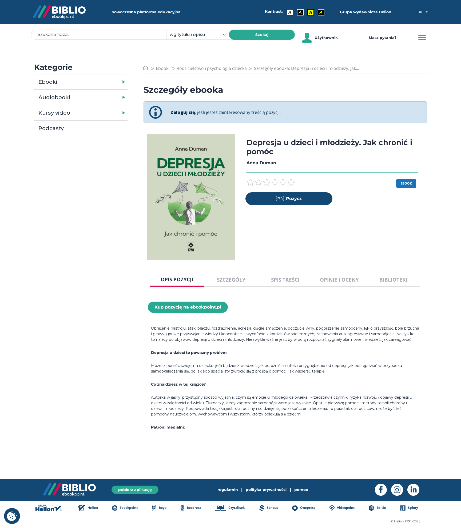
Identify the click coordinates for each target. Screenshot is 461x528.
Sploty (412, 507)
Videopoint (345, 507)
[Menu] (422, 37)
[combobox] (200, 34)
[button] (95, 81)
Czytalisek (236, 507)
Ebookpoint (128, 507)
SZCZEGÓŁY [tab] (231, 279)
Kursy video (54, 113)
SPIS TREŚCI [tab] (285, 279)
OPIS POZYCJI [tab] (177, 279)
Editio (381, 507)
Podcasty (51, 128)
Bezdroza (193, 507)
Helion (92, 507)
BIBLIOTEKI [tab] (393, 279)
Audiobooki (54, 97)
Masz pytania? (382, 37)
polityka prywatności (266, 489)
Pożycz (294, 198)
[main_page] (145, 68)
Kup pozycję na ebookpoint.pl (187, 307)
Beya (162, 507)
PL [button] (421, 12)
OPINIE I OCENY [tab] (339, 279)
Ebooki (47, 82)
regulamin (227, 489)
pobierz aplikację (135, 489)
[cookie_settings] (12, 516)
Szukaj (261, 34)
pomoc (301, 489)
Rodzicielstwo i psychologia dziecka (212, 68)
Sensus (272, 507)
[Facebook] (383, 490)
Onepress (307, 507)
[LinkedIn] (415, 490)
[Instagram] (399, 490)
